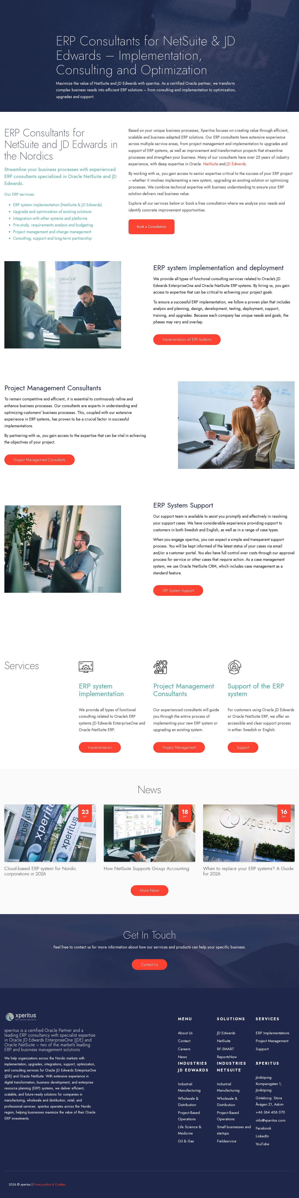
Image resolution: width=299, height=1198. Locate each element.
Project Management (179, 747)
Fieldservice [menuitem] (226, 1141)
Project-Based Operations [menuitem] (189, 1116)
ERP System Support (178, 590)
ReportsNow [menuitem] (227, 1056)
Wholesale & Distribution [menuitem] (188, 1101)
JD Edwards (236, 164)
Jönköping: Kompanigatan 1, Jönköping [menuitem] (269, 1084)
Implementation (100, 747)
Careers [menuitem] (184, 1049)
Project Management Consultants (39, 460)
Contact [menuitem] (184, 1040)
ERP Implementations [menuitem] (272, 1033)
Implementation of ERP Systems (186, 339)
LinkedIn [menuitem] (262, 1136)
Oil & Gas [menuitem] (186, 1141)
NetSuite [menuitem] (223, 1040)
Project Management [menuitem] (272, 1040)
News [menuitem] (182, 1056)
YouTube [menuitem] (262, 1144)
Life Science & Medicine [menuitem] (189, 1130)
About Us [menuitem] (185, 1033)
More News (149, 890)
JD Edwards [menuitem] (226, 1033)
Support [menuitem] (262, 1049)
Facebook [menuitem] (263, 1128)
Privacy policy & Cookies (49, 1184)
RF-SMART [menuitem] (225, 1049)
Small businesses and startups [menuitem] (234, 1130)
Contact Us (149, 965)
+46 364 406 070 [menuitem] (270, 1112)
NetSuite (210, 164)
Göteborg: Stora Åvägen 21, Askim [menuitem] (269, 1101)
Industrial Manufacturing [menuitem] (189, 1087)
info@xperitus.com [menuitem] (270, 1120)
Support (243, 747)
